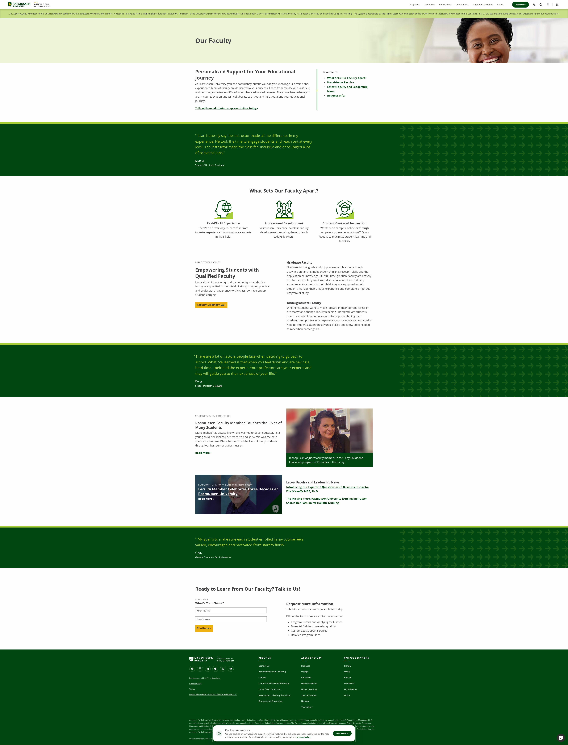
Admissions (445, 4)
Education (306, 677)
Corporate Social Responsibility (274, 683)
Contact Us (264, 666)
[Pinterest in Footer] (215, 669)
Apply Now (520, 4)
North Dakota (350, 689)
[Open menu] (557, 4)
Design (304, 671)
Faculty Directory (208, 305)
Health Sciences (309, 683)
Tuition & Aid (461, 4)
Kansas (347, 677)
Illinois (347, 671)
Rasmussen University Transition (274, 695)
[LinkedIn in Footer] (208, 669)
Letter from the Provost (270, 689)
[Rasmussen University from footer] (211, 659)
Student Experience (482, 4)
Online (347, 695)
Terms (192, 689)
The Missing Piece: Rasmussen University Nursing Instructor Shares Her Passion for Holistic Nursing (326, 501)
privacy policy (303, 737)
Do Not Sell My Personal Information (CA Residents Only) (213, 694)
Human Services (309, 689)
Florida (347, 666)
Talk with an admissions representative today (226, 108)
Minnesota (349, 683)
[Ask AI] (534, 4)
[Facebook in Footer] (192, 669)
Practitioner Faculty (340, 82)
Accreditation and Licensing (272, 671)
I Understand (342, 733)
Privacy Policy (195, 683)
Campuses (429, 4)
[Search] (541, 4)
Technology (307, 707)
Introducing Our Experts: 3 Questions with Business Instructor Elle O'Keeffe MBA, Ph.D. (327, 489)
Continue (203, 628)
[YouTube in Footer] (231, 669)
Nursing (305, 701)
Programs (415, 4)
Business (305, 666)
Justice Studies (308, 695)
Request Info (335, 95)
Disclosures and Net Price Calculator (204, 678)
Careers (262, 677)
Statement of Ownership (270, 701)
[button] (561, 738)
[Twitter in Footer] (223, 669)
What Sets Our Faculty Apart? (346, 78)
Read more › (203, 453)
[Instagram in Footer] (200, 669)
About (500, 4)
